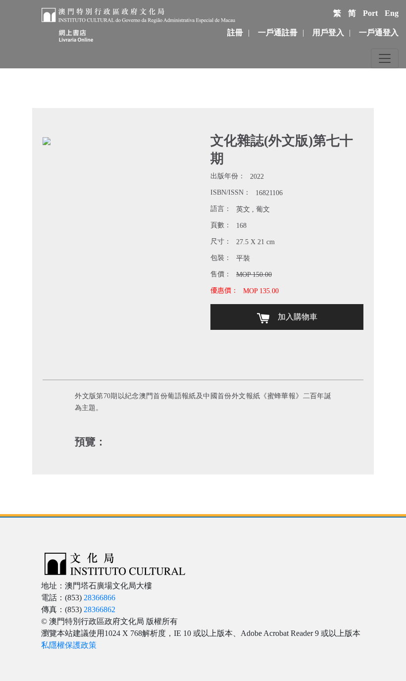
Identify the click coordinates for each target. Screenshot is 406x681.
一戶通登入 (379, 32)
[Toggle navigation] (385, 58)
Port (370, 13)
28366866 (99, 597)
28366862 (99, 609)
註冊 (235, 32)
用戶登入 (328, 32)
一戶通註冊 (278, 32)
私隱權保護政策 (69, 645)
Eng (392, 13)
